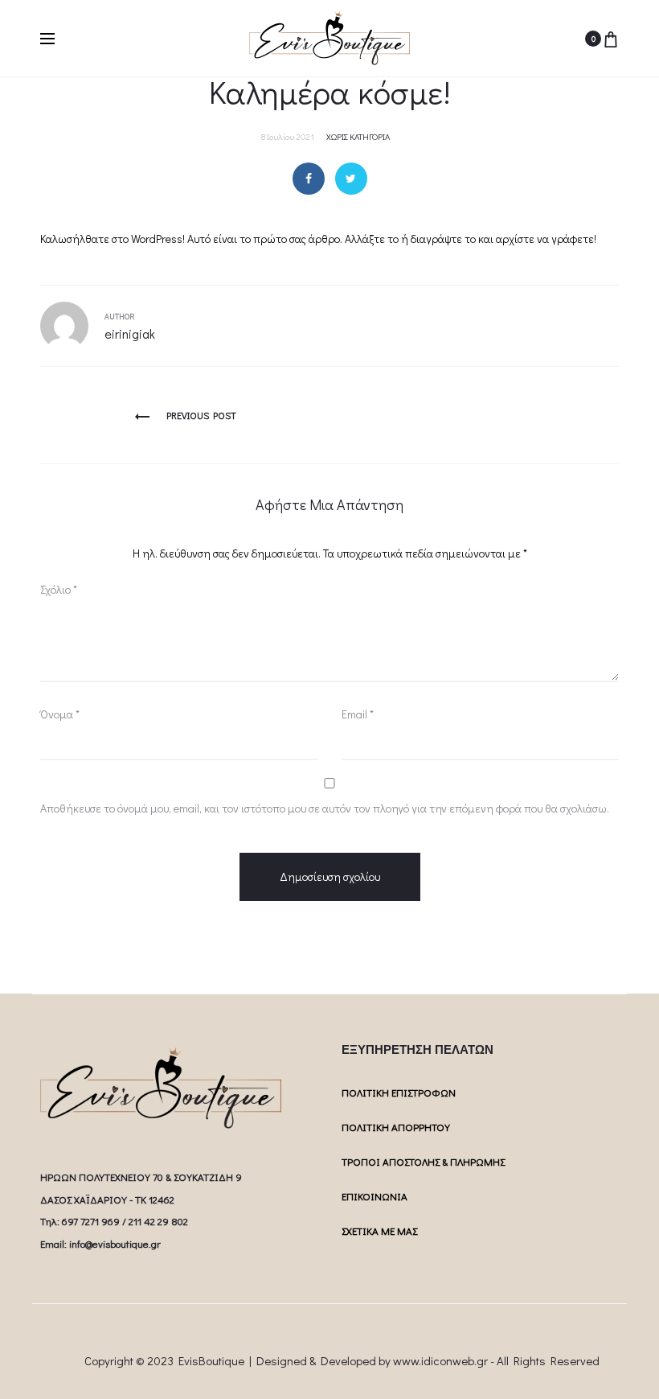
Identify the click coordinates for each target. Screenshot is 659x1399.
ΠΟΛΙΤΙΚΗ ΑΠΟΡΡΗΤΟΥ (396, 1127)
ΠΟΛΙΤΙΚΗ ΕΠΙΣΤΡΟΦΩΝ (399, 1092)
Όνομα (60, 714)
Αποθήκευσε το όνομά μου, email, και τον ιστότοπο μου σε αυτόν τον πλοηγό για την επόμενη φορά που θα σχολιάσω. (324, 808)
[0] (611, 39)
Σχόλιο (58, 589)
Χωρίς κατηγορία (358, 136)
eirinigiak (129, 333)
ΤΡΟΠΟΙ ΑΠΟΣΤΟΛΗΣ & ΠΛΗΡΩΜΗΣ (423, 1161)
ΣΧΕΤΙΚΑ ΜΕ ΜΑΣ (379, 1230)
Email (358, 714)
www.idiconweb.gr (440, 1360)
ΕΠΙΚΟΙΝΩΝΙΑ (374, 1196)
